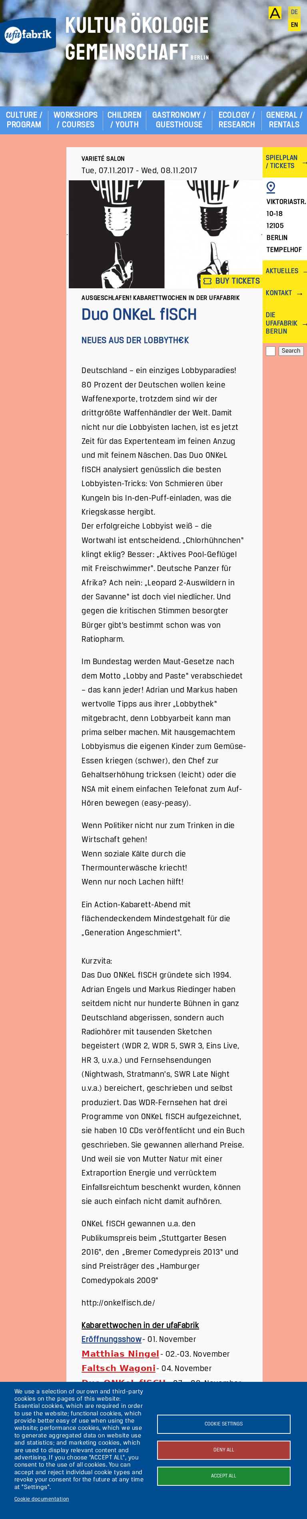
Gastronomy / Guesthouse (179, 120)
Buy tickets (236, 281)
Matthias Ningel (120, 1354)
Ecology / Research (237, 120)
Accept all (223, 1476)
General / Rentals (284, 120)
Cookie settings (224, 1424)
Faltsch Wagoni (118, 1368)
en (294, 25)
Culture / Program (24, 120)
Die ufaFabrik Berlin (281, 323)
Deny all (223, 1450)
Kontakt (279, 293)
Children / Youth (125, 120)
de (294, 12)
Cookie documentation (41, 1499)
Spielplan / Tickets (281, 162)
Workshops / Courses (76, 120)
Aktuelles (282, 271)
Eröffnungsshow (112, 1339)
